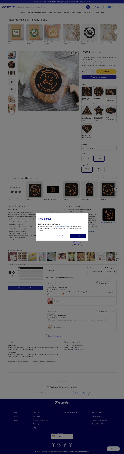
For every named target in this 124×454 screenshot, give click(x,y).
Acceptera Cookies (78, 236)
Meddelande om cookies (62, 226)
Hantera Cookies (62, 236)
